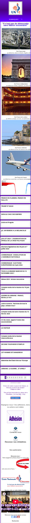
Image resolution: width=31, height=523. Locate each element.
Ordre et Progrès (7, 222)
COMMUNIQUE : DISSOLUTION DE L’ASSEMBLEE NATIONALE (13, 256)
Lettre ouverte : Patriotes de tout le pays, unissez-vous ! (14, 305)
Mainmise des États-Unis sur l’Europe (14, 360)
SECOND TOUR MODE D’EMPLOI (12, 344)
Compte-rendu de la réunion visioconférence (11, 337)
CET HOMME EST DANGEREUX (12, 352)
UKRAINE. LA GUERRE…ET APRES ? (13, 369)
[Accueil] (15, 8)
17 (25, 377)
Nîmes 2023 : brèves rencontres (12, 279)
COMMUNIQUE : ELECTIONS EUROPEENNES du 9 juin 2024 (11, 264)
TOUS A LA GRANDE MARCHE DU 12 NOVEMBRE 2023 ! (14, 272)
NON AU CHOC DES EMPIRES (11, 214)
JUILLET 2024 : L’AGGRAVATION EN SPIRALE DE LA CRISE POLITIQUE (13, 240)
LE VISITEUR (5, 328)
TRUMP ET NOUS (7, 206)
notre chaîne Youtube (20, 490)
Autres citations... (15, 398)
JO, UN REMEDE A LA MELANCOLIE (13, 230)
